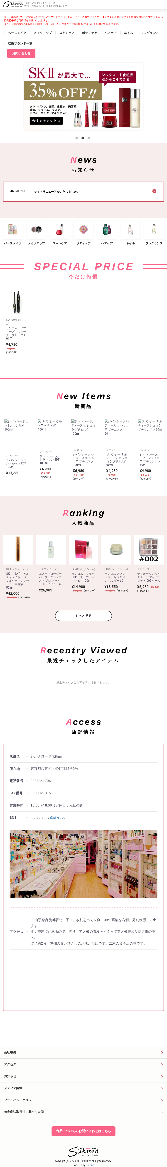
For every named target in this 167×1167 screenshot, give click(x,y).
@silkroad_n (59, 818)
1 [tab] (77, 139)
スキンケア (67, 33)
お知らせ (10, 1076)
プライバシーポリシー (19, 1100)
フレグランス (150, 33)
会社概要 (10, 1052)
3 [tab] (90, 139)
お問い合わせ (21, 53)
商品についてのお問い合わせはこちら (83, 1131)
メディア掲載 (13, 1088)
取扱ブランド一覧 (20, 43)
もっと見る (83, 616)
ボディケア (89, 33)
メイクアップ (43, 33)
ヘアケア (110, 33)
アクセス (10, 1064)
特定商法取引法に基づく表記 (24, 1112)
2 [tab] (83, 139)
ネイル (128, 33)
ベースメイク (17, 33)
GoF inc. (90, 1165)
